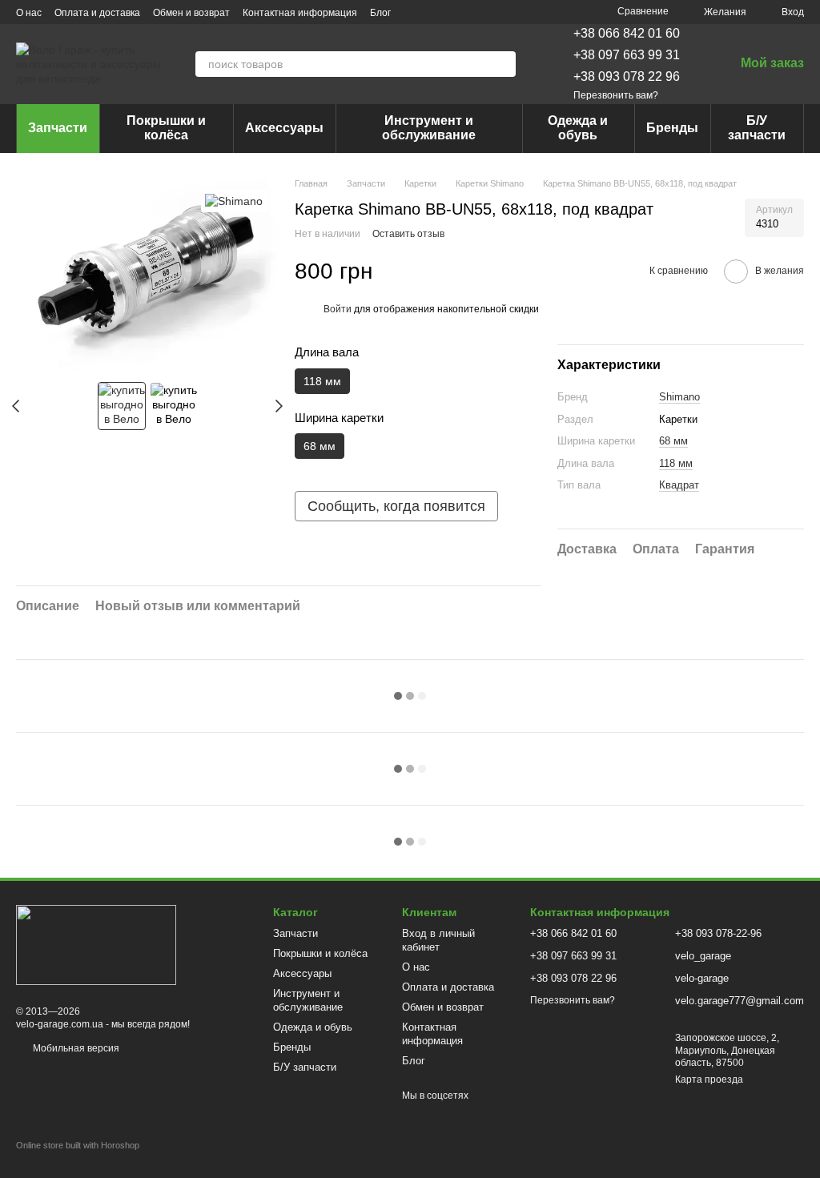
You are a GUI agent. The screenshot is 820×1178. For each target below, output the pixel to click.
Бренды (672, 128)
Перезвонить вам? (615, 95)
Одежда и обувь (578, 128)
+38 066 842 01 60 (626, 33)
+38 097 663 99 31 (626, 55)
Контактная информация (300, 12)
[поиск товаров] (503, 64)
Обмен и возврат (191, 12)
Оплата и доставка (97, 12)
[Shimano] (234, 200)
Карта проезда (709, 1079)
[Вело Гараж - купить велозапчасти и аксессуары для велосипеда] (96, 944)
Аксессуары (284, 128)
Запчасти (57, 128)
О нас (29, 12)
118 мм (676, 463)
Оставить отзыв (408, 233)
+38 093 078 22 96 (626, 76)
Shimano (679, 397)
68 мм (673, 441)
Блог (380, 12)
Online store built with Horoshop (77, 1145)
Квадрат (679, 485)
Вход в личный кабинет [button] (438, 940)
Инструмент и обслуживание (429, 128)
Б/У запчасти (757, 128)
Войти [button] (338, 309)
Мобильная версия (74, 1048)
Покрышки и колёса (166, 128)
